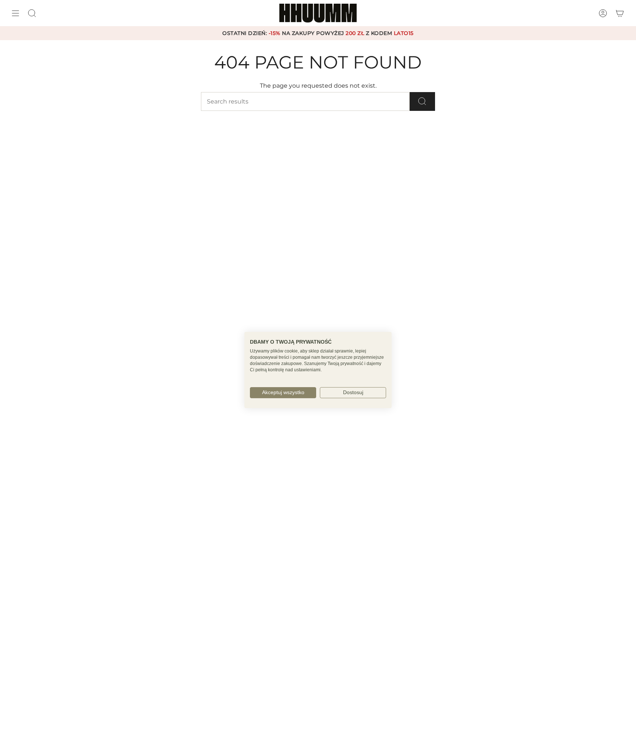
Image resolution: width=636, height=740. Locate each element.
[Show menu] (15, 13)
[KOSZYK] (619, 13)
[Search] (422, 101)
